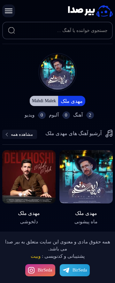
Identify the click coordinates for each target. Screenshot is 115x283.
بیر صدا (90, 11)
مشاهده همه (22, 134)
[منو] (8, 10)
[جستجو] (11, 31)
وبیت (36, 256)
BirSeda (45, 270)
